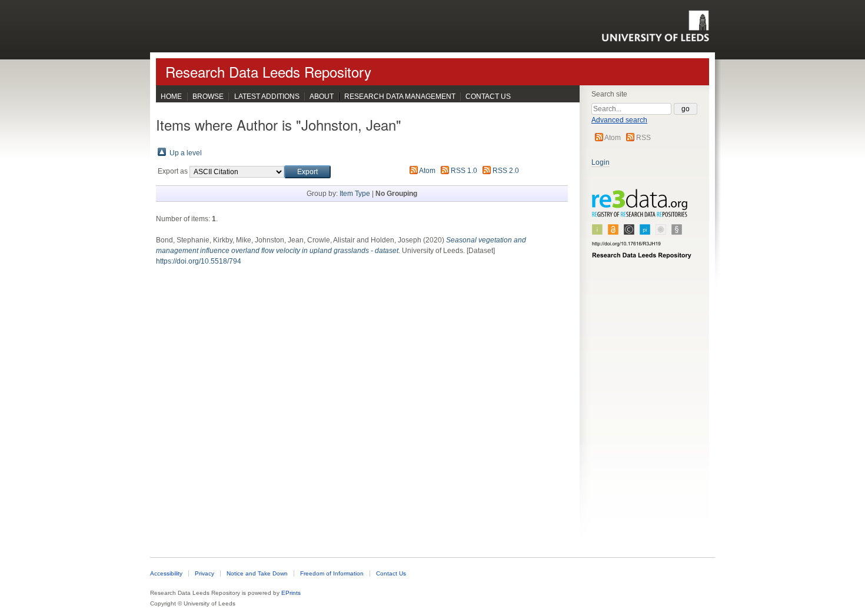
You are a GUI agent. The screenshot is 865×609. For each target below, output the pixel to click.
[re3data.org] (642, 229)
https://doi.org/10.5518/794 (198, 261)
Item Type (355, 193)
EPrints (291, 593)
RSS (643, 138)
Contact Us (488, 96)
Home (171, 96)
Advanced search (619, 120)
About (322, 96)
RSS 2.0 (506, 171)
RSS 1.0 (464, 171)
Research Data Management (399, 96)
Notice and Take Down (257, 573)
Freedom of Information (332, 573)
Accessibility (166, 573)
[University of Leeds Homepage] (655, 26)
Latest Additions (267, 96)
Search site (609, 94)
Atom (612, 138)
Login (600, 162)
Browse (208, 96)
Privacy (204, 573)
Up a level (185, 153)
